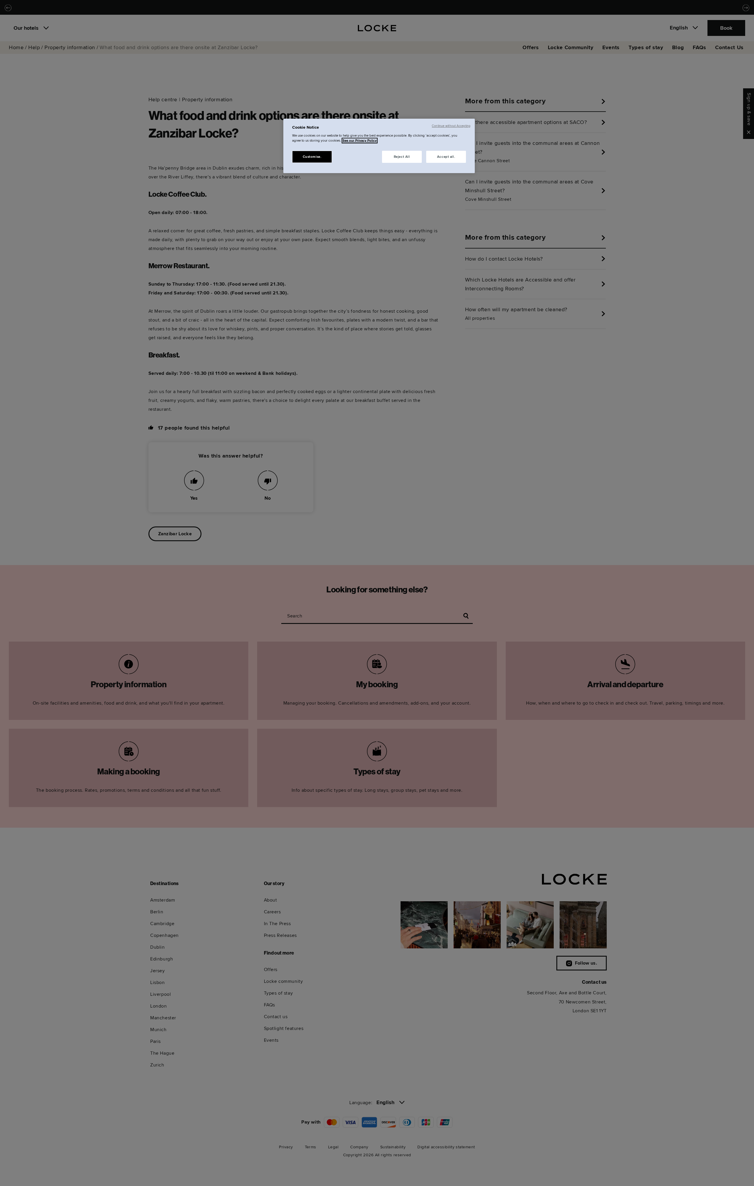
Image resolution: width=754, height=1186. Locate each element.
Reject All (402, 157)
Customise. (312, 157)
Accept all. (446, 157)
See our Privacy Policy (360, 141)
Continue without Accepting (451, 126)
